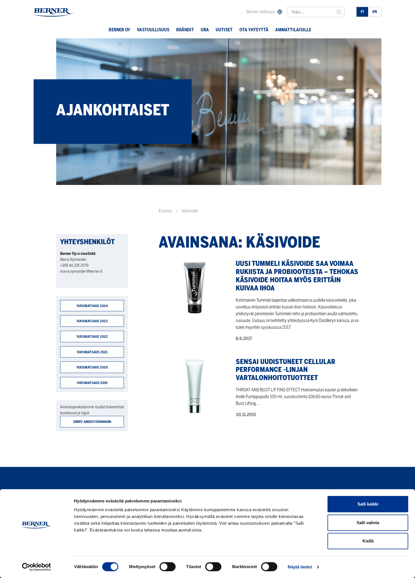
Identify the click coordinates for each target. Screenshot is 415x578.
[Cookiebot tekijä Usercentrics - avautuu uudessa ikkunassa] (36, 567)
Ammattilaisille (293, 29)
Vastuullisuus (153, 29)
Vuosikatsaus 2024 (92, 306)
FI (362, 11)
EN (374, 11)
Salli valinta (368, 522)
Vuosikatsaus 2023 (92, 321)
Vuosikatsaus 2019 (92, 383)
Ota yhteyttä (253, 29)
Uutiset (224, 29)
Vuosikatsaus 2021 (92, 352)
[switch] (168, 566)
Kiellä (368, 541)
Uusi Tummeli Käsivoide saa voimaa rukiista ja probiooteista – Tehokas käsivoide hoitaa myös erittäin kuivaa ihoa (297, 275)
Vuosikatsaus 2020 (92, 367)
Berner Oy (119, 29)
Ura (205, 29)
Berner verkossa (260, 11)
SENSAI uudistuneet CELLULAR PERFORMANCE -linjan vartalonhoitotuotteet (285, 370)
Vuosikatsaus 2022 (92, 336)
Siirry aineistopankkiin (92, 422)
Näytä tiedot (300, 566)
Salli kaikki (367, 504)
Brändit (185, 29)
